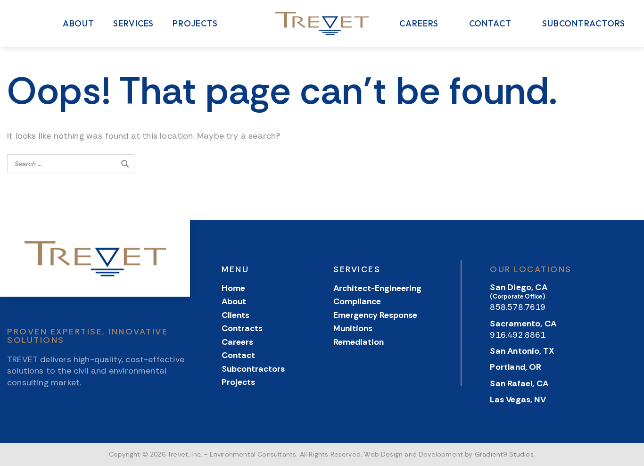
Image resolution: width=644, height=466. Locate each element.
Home (233, 288)
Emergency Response (375, 315)
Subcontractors (583, 23)
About (79, 23)
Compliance (357, 301)
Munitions (352, 328)
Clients (235, 315)
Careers (418, 23)
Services (133, 23)
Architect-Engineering (377, 288)
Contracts (242, 328)
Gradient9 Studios (504, 454)
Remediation (358, 342)
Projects (195, 23)
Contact (490, 23)
